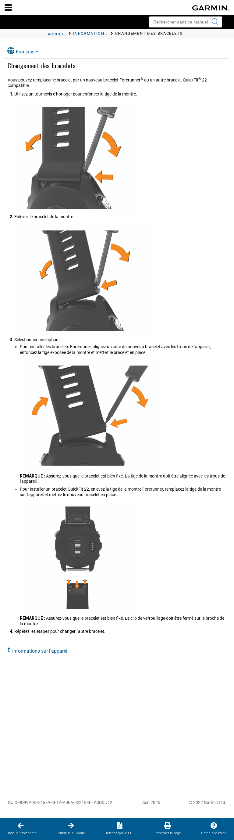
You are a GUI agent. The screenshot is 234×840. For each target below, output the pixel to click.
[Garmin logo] (210, 8)
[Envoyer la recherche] (215, 21)
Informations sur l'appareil (40, 651)
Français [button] (25, 52)
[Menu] (8, 7)
